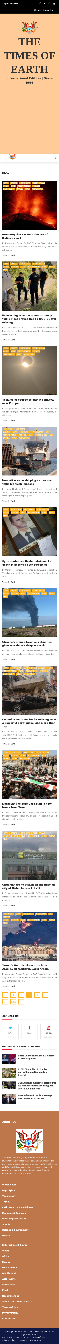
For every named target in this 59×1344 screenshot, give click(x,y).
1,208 (13, 1001)
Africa (5, 1256)
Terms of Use (10, 1307)
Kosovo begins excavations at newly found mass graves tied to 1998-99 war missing (29, 319)
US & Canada (9, 1267)
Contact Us (8, 1318)
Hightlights (25, 183)
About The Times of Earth (17, 1301)
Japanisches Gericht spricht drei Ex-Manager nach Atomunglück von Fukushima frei (37, 1085)
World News (37, 189)
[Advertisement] (29, 123)
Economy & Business (14, 1213)
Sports (6, 1224)
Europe (14, 183)
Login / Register (10, 3)
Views (27, 189)
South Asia (8, 1284)
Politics (14, 267)
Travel (20, 189)
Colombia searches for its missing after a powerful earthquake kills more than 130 (29, 723)
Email (6, 183)
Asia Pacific (8, 429)
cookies (23, 1340)
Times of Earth (8, 255)
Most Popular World (14, 1218)
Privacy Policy (10, 1312)
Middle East (38, 432)
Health (6, 1235)
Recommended (24, 186)
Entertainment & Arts (14, 1245)
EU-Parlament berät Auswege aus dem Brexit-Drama (35, 1097)
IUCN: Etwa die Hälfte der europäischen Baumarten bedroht (32, 1072)
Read (13, 186)
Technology (9, 1196)
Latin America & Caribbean (35, 668)
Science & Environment (15, 1230)
